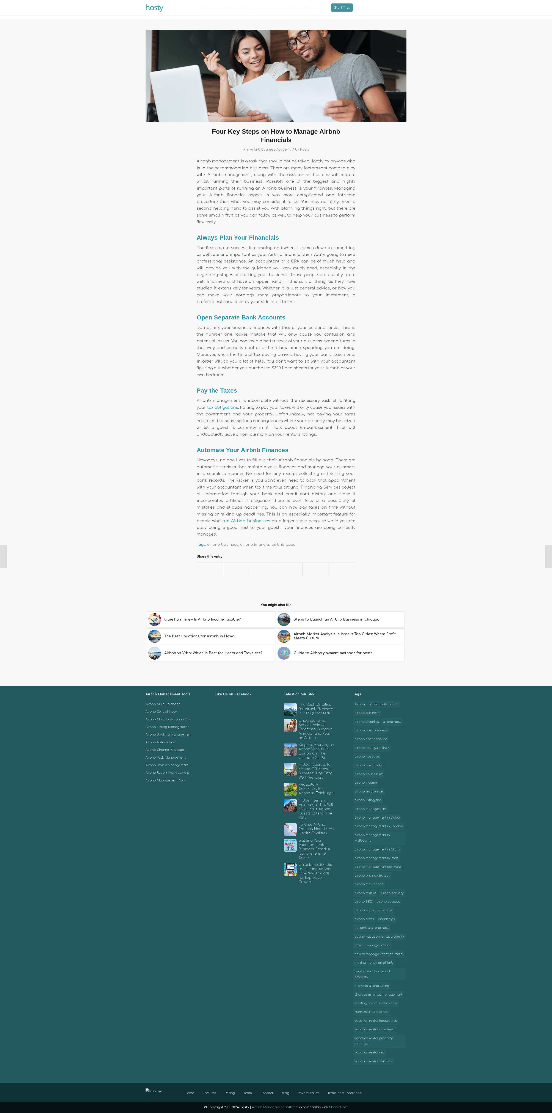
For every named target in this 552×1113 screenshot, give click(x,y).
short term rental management (378, 994)
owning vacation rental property (372, 974)
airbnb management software (377, 866)
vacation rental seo (369, 1052)
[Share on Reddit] (316, 569)
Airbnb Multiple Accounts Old (168, 719)
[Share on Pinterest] (263, 569)
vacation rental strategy (373, 1061)
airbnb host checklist (370, 739)
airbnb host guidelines (371, 748)
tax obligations (222, 407)
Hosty (304, 149)
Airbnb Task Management (166, 757)
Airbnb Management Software (275, 1107)
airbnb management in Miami (377, 849)
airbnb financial (255, 544)
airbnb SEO (363, 901)
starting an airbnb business (376, 1003)
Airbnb (359, 704)
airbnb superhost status (373, 910)
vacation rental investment (375, 1029)
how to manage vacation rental (378, 954)
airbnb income (365, 782)
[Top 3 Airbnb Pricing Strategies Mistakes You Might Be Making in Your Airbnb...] (3, 556)
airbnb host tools (368, 765)
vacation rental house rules (375, 1020)
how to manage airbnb (372, 945)
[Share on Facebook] (210, 569)
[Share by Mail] (342, 569)
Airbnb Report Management (167, 772)
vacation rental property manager (373, 1041)
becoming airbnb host (371, 927)
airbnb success (388, 901)
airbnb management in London (378, 826)
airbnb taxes (283, 544)
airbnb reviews (365, 893)
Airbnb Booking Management (168, 734)
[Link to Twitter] (390, 1092)
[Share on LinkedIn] (289, 569)
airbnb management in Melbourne (372, 837)
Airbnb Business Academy (270, 149)
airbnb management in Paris (376, 858)
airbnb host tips (367, 756)
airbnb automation (383, 704)
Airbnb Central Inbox (161, 711)
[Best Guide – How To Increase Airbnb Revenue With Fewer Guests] (548, 556)
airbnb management (370, 809)
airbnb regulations (368, 884)
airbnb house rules (369, 774)
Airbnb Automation (160, 742)
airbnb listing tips (368, 800)
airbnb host (392, 721)
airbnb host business (370, 730)
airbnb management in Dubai (377, 817)
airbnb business (222, 544)
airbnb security (392, 893)
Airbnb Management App (165, 780)
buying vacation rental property (379, 936)
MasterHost (338, 1107)
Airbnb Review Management (167, 765)
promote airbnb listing (371, 985)
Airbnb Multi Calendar (163, 704)
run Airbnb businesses (246, 521)
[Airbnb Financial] (276, 76)
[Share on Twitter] (236, 569)
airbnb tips (386, 919)
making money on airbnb (373, 962)
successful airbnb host (372, 1012)
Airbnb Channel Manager (165, 749)
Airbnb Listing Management (167, 727)
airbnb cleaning (366, 721)
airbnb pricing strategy (372, 875)
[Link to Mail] (403, 1092)
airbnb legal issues (369, 791)
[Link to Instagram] (397, 1092)
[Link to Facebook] (384, 1092)
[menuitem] (205, 8)
